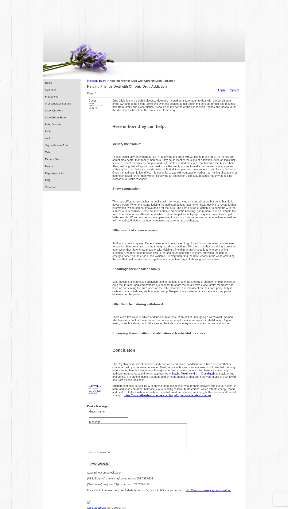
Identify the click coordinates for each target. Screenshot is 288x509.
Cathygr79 (95, 385)
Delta (48, 131)
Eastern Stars (53, 159)
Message (94, 421)
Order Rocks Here (55, 117)
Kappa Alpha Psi (54, 173)
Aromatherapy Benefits (58, 103)
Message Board (96, 80)
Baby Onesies (53, 124)
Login (221, 90)
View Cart (50, 187)
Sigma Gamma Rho (56, 145)
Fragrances (51, 96)
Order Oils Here (54, 110)
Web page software (96, 508)
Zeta (47, 152)
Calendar (50, 89)
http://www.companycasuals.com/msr (208, 490)
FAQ (47, 180)
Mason (49, 166)
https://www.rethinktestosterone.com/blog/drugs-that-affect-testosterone (167, 395)
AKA (47, 138)
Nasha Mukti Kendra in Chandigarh (193, 373)
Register (234, 90)
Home (48, 82)
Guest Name (97, 411)
